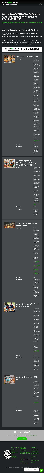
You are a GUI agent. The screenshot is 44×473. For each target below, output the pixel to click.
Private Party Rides (34, 451)
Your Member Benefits (35, 460)
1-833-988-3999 (22, 438)
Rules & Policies (34, 456)
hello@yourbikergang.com (32, 435)
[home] (10, 3)
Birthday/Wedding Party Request (24, 460)
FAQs (32, 458)
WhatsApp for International (25, 457)
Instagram (33, 462)
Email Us (22, 456)
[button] (40, 3)
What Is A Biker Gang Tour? (35, 454)
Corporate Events (34, 449)
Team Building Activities (24, 463)
